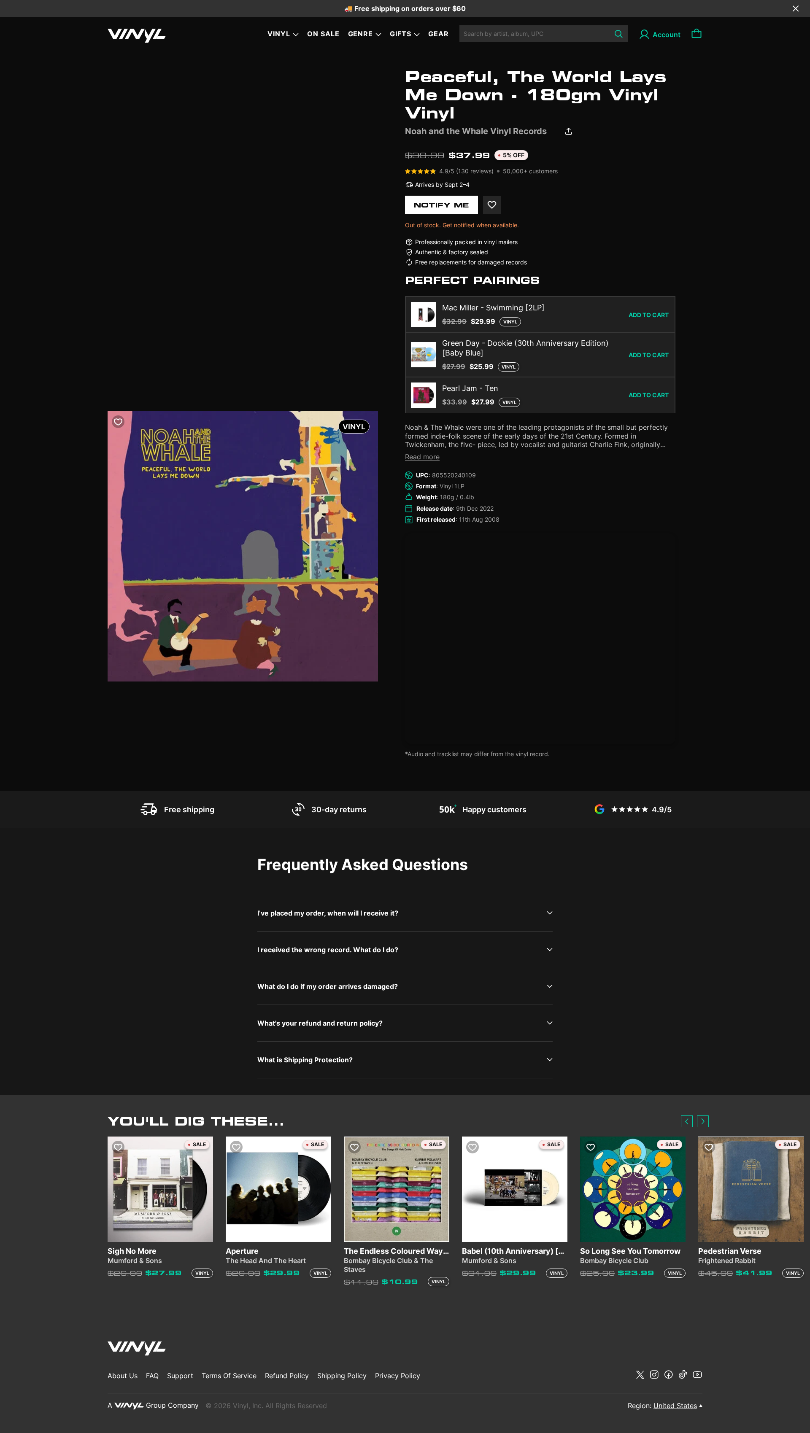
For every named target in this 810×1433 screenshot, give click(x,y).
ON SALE (323, 34)
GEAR (438, 34)
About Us (123, 1375)
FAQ (152, 1375)
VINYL (278, 34)
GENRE (360, 34)
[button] (687, 1121)
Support (180, 1375)
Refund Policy (287, 1375)
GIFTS (400, 34)
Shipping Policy (342, 1375)
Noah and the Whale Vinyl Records (476, 131)
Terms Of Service (229, 1375)
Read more (422, 457)
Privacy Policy (397, 1375)
